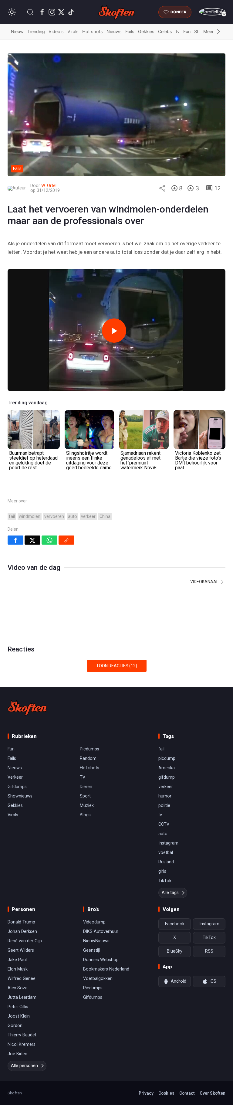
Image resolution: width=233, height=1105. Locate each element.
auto (72, 516)
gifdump (166, 777)
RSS (209, 951)
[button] (30, 12)
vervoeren (54, 516)
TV (82, 777)
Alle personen (24, 1065)
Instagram (168, 843)
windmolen (29, 516)
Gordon (15, 1025)
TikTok (164, 880)
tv (178, 31)
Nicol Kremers (21, 1044)
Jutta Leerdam (22, 997)
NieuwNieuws (96, 940)
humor (164, 796)
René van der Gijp (25, 940)
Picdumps (89, 749)
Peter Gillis (18, 1006)
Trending (36, 31)
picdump (166, 758)
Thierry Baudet (22, 1035)
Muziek (87, 805)
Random (88, 758)
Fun (187, 31)
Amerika (166, 767)
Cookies (166, 1093)
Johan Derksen (22, 931)
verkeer (88, 516)
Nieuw (17, 31)
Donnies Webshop (101, 959)
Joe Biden (17, 1053)
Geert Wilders (21, 950)
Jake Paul (17, 959)
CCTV (163, 824)
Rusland (166, 862)
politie (164, 805)
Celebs (165, 31)
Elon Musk (18, 969)
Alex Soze (18, 988)
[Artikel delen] (162, 188)
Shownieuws (20, 796)
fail (12, 516)
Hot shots (92, 31)
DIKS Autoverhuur (100, 931)
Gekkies (146, 31)
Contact (187, 1093)
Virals (73, 31)
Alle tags (170, 892)
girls (162, 871)
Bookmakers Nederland (106, 969)
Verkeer (15, 777)
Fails (129, 31)
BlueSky (174, 951)
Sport (85, 796)
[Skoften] (27, 708)
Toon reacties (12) (116, 665)
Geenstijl (91, 950)
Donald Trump (21, 922)
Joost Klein (19, 1016)
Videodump (94, 922)
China (105, 516)
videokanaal (204, 581)
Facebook (174, 923)
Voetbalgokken (98, 978)
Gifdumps (17, 786)
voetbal (165, 852)
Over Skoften (212, 1093)
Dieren (86, 786)
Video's (56, 31)
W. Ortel (48, 185)
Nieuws (114, 31)
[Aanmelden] (212, 12)
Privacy (146, 1093)
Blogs (85, 815)
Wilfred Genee (21, 978)
